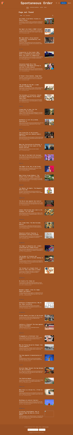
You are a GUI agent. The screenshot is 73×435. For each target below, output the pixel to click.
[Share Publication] (59, 3)
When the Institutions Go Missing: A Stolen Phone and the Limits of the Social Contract (30, 146)
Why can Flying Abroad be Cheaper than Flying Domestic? (31, 345)
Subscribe (63, 3)
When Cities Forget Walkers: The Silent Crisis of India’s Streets (29, 176)
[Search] (56, 3)
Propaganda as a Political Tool (28, 336)
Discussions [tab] (28, 15)
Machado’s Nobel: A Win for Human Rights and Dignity (29, 290)
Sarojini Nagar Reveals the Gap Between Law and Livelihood (31, 368)
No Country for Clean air (27, 281)
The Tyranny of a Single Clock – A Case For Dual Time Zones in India (29, 268)
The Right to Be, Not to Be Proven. (30, 166)
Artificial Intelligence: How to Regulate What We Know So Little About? (29, 413)
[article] (36, 22)
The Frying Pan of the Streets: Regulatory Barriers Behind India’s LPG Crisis (30, 134)
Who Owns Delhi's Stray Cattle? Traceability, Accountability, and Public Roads (29, 39)
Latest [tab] (21, 15)
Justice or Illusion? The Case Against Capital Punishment (31, 325)
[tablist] (25, 15)
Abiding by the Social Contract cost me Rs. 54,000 (29, 149)
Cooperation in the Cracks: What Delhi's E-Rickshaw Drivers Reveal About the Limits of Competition (29, 54)
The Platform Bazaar (25, 378)
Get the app (42, 429)
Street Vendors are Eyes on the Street (31, 315)
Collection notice (45, 426)
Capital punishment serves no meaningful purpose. (29, 327)
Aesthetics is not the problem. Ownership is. (28, 120)
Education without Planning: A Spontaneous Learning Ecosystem (28, 233)
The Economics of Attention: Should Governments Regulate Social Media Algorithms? (30, 96)
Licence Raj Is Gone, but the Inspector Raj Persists (28, 110)
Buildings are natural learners (28, 400)
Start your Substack (33, 429)
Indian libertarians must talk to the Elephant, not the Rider (30, 210)
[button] (27, 7)
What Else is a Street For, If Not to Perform (30, 390)
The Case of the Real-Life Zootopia (30, 155)
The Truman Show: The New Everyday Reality (29, 223)
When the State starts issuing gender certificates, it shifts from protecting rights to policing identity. (30, 168)
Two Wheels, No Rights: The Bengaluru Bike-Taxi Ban (30, 188)
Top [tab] (24, 15)
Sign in (69, 3)
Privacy (37, 426)
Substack (31, 432)
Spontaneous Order (25, 33)
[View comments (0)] (28, 34)
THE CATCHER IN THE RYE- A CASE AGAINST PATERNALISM (29, 85)
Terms (40, 426)
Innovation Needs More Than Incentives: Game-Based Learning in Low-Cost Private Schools (30, 65)
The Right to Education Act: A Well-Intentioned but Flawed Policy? (30, 246)
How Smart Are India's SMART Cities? (30, 29)
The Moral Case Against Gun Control (30, 201)
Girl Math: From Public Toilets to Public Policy (30, 19)
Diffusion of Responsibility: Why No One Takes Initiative (30, 303)
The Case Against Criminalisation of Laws (30, 356)
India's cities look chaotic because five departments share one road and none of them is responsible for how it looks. (31, 123)
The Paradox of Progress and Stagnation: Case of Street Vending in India (31, 258)
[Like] (20, 91)
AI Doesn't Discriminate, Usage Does (30, 76)
